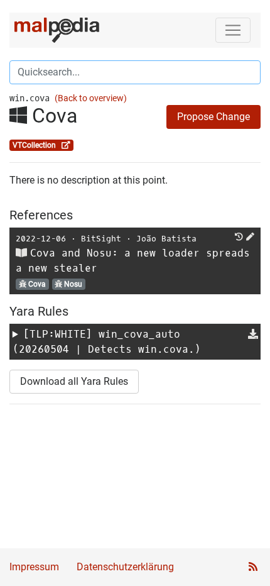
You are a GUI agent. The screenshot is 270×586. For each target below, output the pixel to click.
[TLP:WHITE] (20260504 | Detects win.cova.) (107, 342)
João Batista (166, 238)
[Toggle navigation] (233, 30)
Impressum (34, 567)
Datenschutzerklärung (125, 567)
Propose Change (213, 117)
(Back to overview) (91, 98)
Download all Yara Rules (74, 381)
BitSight (101, 238)
